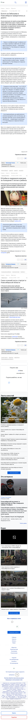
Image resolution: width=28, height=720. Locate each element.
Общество (13, 8)
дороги (11, 170)
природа (11, 357)
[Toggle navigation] (26, 2)
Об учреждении (14, 663)
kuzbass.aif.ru (18, 221)
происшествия (15, 272)
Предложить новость (14, 632)
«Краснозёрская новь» (15, 317)
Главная (2, 8)
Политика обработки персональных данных (14, 678)
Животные (13, 275)
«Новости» (12, 166)
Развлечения (14, 653)
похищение (4, 252)
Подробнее (14, 717)
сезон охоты (4, 357)
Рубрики (14, 637)
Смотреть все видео (14, 613)
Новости (8, 8)
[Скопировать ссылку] (25, 158)
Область (14, 641)
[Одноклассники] (21, 158)
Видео (14, 642)
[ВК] (18, 158)
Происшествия (14, 173)
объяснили (15, 336)
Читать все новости (14, 472)
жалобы (21, 170)
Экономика (14, 651)
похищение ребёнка (6, 272)
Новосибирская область (7, 359)
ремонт (16, 170)
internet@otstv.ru (20, 373)
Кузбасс (23, 272)
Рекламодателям (14, 659)
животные (16, 357)
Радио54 (14, 657)
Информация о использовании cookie (14, 679)
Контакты (14, 661)
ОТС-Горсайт (15, 267)
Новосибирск (4, 170)
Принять (14, 713)
